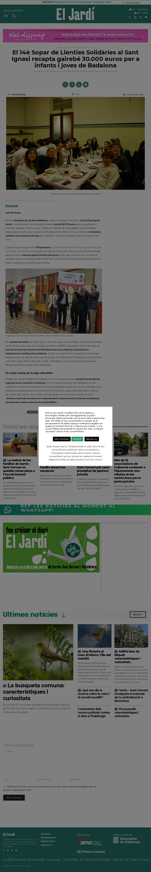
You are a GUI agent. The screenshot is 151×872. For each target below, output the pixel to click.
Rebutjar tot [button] (91, 439)
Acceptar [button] (77, 439)
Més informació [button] (62, 439)
